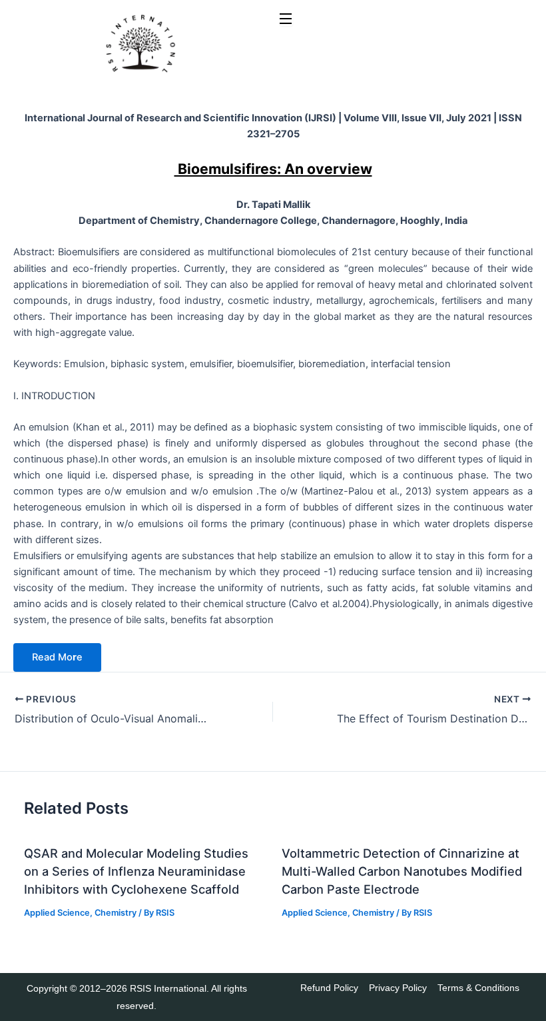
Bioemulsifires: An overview (273, 168)
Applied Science (57, 913)
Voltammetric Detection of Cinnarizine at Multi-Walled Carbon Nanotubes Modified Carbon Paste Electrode (402, 871)
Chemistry (115, 913)
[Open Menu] (286, 19)
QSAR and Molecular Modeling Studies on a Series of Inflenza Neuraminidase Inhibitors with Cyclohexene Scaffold (136, 871)
